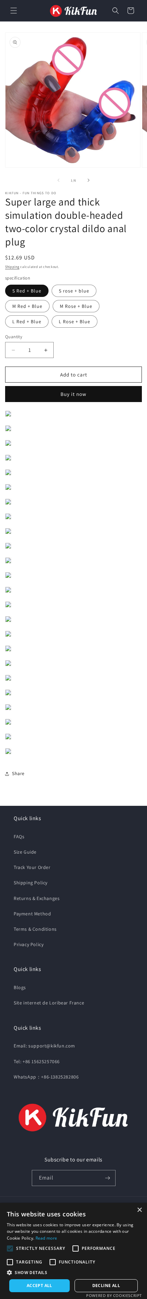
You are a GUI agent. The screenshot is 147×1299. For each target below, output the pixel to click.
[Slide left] (58, 180)
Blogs (20, 987)
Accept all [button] (39, 1285)
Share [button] (18, 773)
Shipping (12, 267)
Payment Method (32, 914)
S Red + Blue (26, 291)
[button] (13, 10)
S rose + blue (74, 291)
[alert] (73, 1251)
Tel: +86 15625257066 (37, 1061)
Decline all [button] (106, 1285)
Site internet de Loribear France (49, 1003)
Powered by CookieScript (114, 1295)
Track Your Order (32, 867)
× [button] (139, 1210)
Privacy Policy (28, 944)
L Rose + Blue (74, 321)
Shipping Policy (31, 883)
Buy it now (73, 394)
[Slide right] (88, 180)
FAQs (19, 836)
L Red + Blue (26, 321)
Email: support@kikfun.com (44, 1046)
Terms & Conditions (35, 929)
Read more (46, 1238)
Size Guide (25, 852)
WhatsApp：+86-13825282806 (46, 1077)
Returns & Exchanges (36, 898)
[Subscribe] (107, 1178)
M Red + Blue (27, 306)
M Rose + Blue (76, 306)
